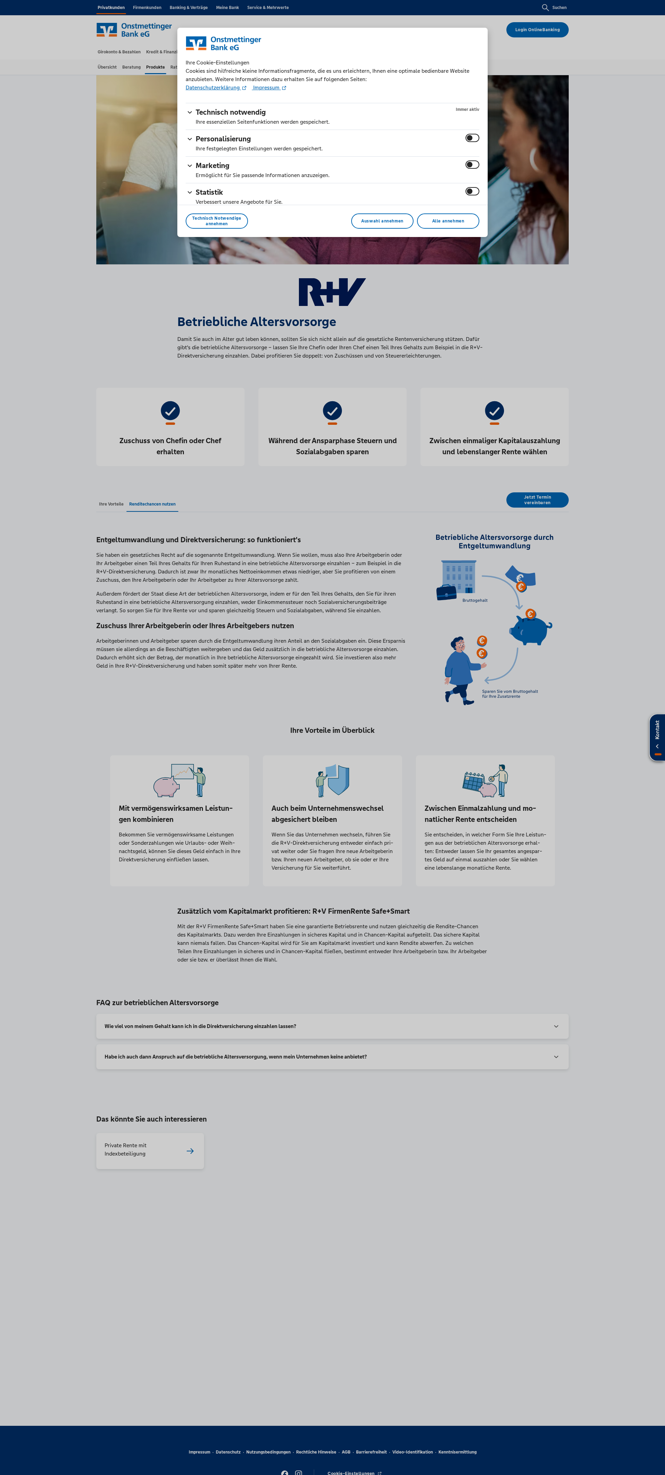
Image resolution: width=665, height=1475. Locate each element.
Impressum (266, 87)
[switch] (472, 138)
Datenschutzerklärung (213, 87)
